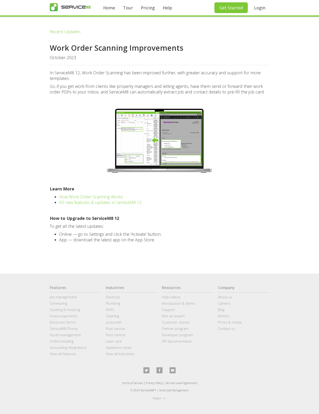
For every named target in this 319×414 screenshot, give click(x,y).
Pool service (115, 328)
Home (109, 8)
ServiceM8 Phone (64, 328)
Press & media (229, 322)
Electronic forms (63, 322)
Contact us (226, 328)
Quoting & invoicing (65, 309)
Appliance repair (119, 347)
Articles (224, 316)
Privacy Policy (154, 383)
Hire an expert (173, 316)
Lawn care (114, 341)
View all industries (120, 353)
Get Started (231, 8)
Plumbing (113, 303)
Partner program (175, 328)
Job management (63, 297)
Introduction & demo (178, 303)
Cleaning (112, 316)
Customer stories (176, 322)
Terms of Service (132, 383)
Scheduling (58, 303)
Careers (224, 303)
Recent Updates (65, 31)
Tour (128, 8)
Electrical (113, 297)
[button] (159, 398)
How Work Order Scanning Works (91, 197)
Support (168, 309)
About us (225, 297)
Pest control (115, 334)
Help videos (171, 297)
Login (259, 8)
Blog (221, 309)
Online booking (62, 341)
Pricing (148, 8)
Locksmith (114, 322)
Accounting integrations (68, 347)
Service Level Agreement (181, 383)
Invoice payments (64, 316)
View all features (63, 353)
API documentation (177, 341)
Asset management (65, 334)
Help (167, 8)
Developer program (177, 334)
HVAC (110, 309)
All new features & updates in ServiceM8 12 (100, 202)
